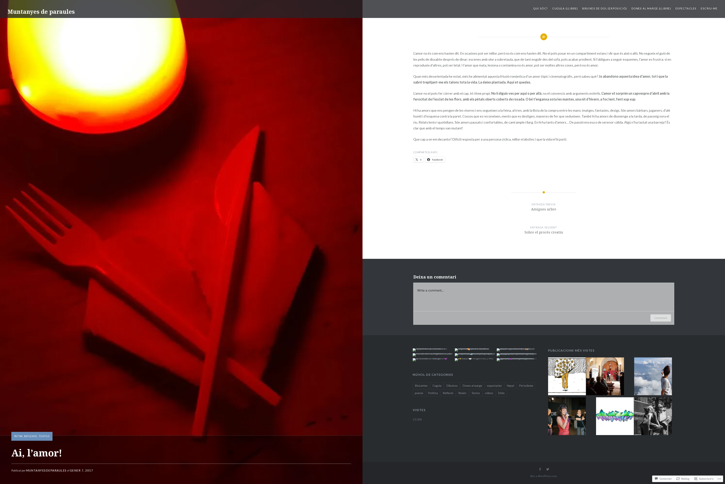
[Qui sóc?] (567, 416)
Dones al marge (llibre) (651, 8)
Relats (462, 393)
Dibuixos (452, 385)
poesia (419, 393)
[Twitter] (548, 469)
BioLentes (421, 385)
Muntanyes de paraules (41, 11)
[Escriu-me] (615, 416)
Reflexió (30, 436)
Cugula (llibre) (565, 8)
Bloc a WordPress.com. (543, 476)
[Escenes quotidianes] (653, 377)
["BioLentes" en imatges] (653, 416)
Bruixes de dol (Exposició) (604, 8)
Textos (44, 436)
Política (433, 393)
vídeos (489, 393)
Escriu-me (709, 8)
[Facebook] (540, 469)
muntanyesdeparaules (46, 470)
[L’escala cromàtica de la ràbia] (567, 377)
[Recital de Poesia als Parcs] (605, 377)
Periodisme (526, 385)
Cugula (437, 385)
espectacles (494, 385)
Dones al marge (472, 385)
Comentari (660, 317)
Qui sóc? (540, 8)
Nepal (510, 385)
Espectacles (686, 8)
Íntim (18, 436)
